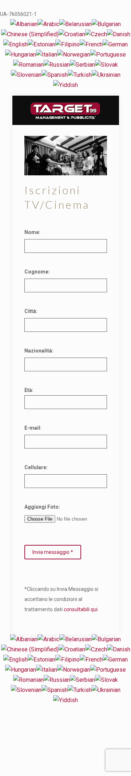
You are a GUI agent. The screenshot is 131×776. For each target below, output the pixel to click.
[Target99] (66, 110)
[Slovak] (106, 64)
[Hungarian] (20, 54)
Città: (30, 311)
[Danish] (118, 34)
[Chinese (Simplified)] (30, 34)
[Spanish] (54, 75)
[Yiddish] (65, 85)
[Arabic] (48, 24)
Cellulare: (36, 467)
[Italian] (46, 54)
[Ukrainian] (106, 75)
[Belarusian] (75, 24)
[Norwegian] (73, 54)
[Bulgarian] (106, 24)
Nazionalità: (38, 351)
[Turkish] (80, 75)
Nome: (32, 232)
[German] (115, 44)
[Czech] (96, 34)
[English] (15, 44)
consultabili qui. (81, 609)
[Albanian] (23, 24)
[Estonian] (41, 44)
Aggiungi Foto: (42, 507)
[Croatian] (72, 34)
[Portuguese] (108, 54)
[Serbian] (82, 64)
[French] (91, 44)
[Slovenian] (26, 75)
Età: (28, 390)
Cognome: (37, 272)
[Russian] (57, 64)
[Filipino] (67, 44)
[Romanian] (28, 64)
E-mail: (32, 428)
